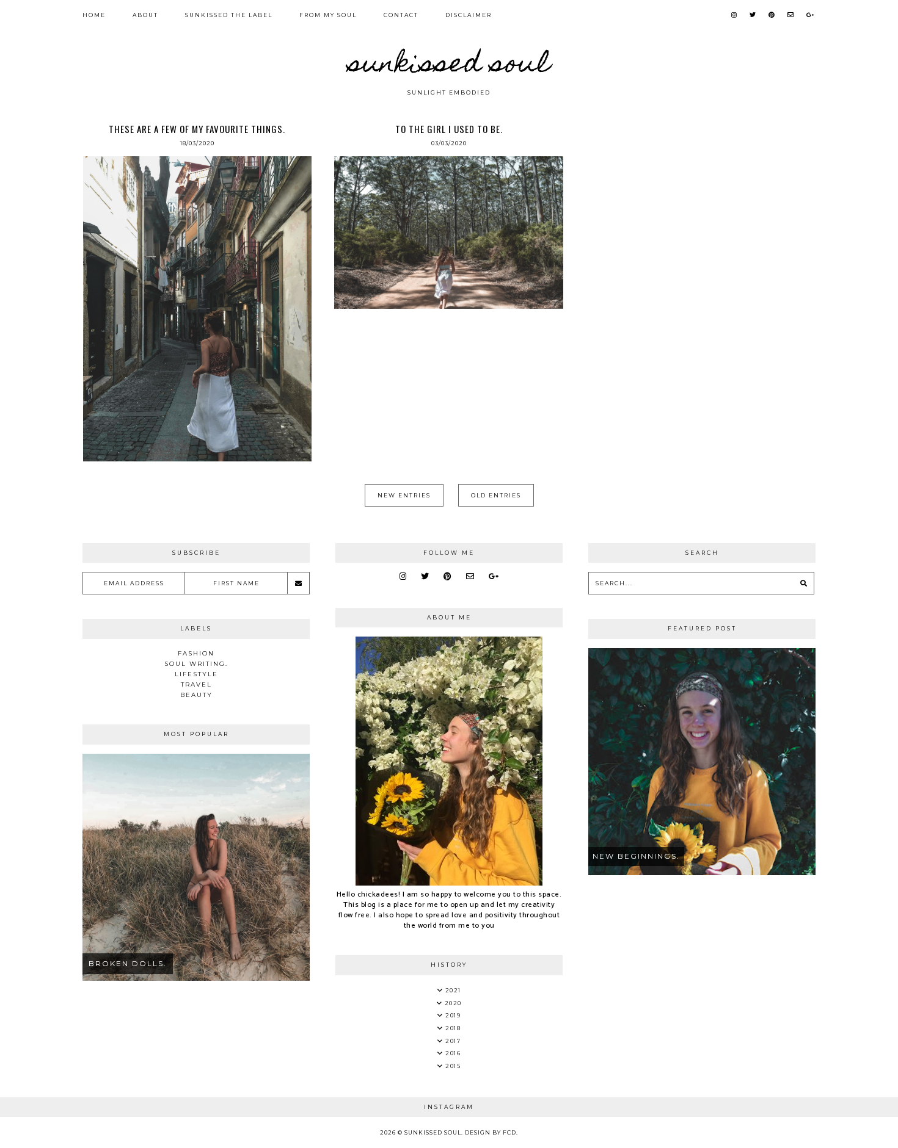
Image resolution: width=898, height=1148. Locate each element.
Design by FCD (490, 1132)
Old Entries (496, 495)
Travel (196, 684)
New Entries (404, 495)
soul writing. (196, 664)
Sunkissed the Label (228, 15)
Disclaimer (468, 15)
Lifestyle (196, 674)
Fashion (196, 653)
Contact (401, 15)
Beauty (196, 695)
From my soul (328, 15)
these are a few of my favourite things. (197, 128)
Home (94, 15)
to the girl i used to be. (449, 128)
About (145, 15)
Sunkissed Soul (449, 66)
